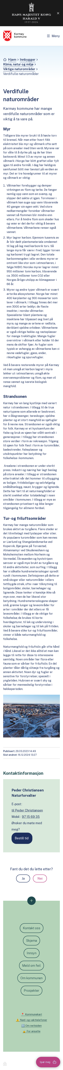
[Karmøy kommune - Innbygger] (14, 36)
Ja (23, 878)
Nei (40, 878)
